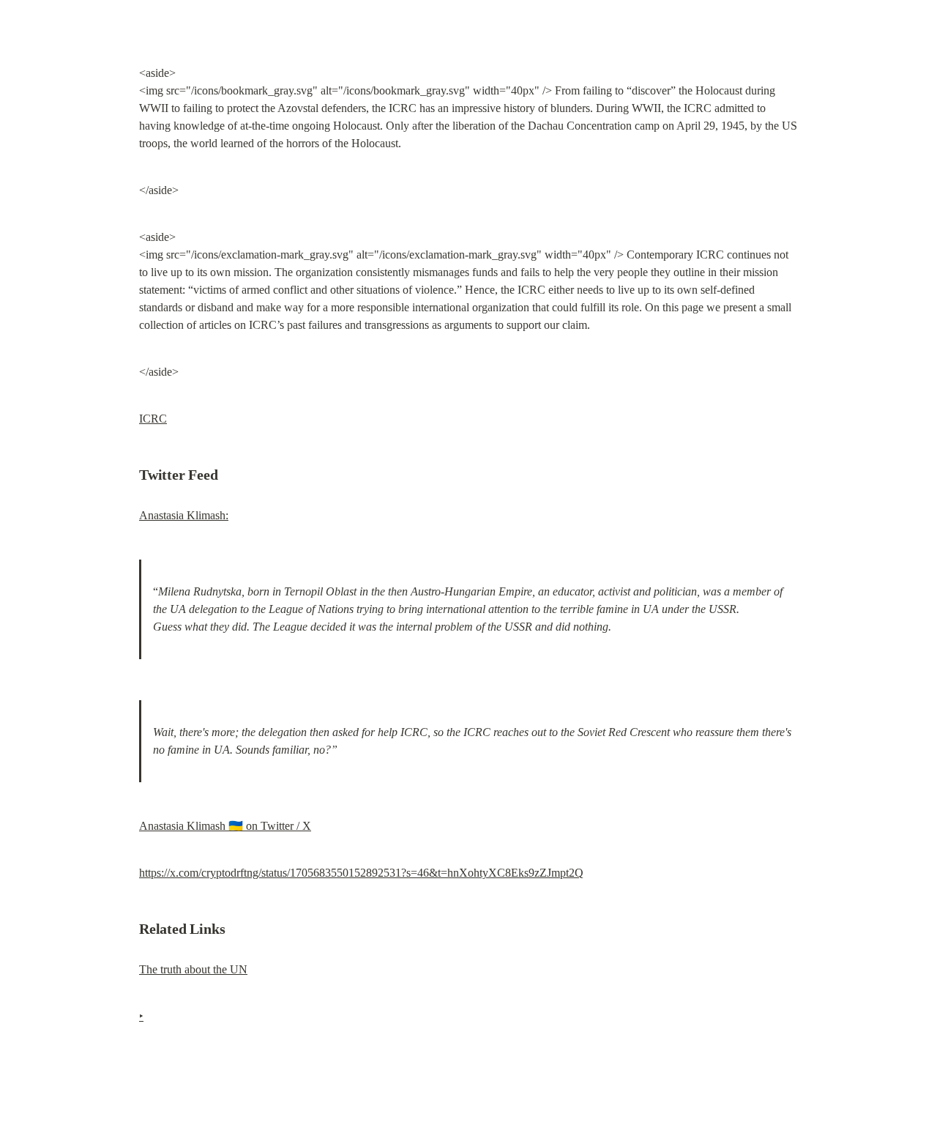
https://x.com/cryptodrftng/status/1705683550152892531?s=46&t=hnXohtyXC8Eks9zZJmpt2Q (361, 872)
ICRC (153, 418)
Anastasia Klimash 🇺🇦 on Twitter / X (225, 826)
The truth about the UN (193, 969)
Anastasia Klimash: (183, 515)
